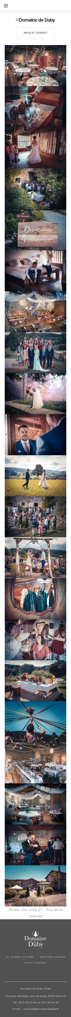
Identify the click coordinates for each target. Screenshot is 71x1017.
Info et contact (35, 963)
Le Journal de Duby (20, 957)
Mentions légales (52, 957)
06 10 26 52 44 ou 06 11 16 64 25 (38, 1002)
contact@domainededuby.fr (41, 1008)
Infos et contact (36, 32)
